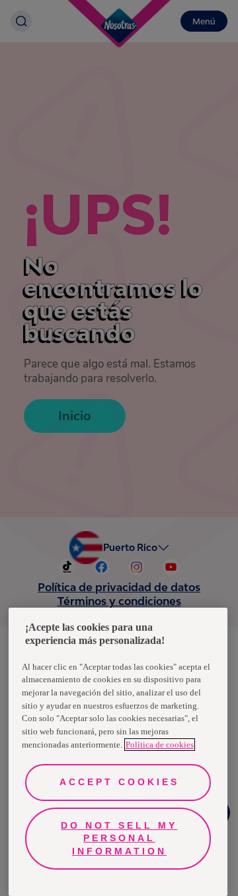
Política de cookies (160, 745)
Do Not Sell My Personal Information (119, 838)
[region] (118, 752)
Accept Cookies (119, 782)
